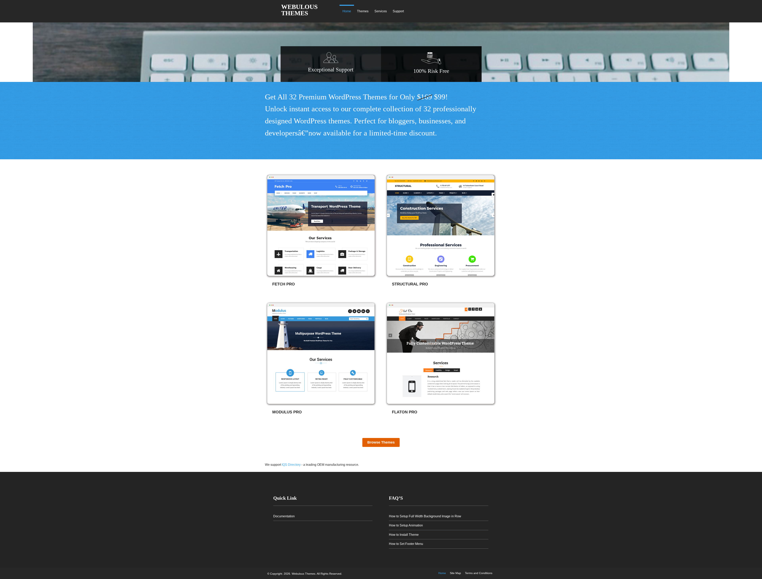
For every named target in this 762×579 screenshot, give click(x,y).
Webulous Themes (299, 10)
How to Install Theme (404, 534)
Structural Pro (410, 284)
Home (347, 11)
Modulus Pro (287, 412)
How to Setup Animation (406, 525)
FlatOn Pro (404, 412)
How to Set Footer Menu (406, 543)
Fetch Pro (283, 284)
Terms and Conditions (478, 573)
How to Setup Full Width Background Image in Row (425, 516)
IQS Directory (291, 464)
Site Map (455, 573)
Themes (362, 11)
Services (380, 11)
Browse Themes (381, 442)
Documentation (284, 516)
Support (398, 11)
